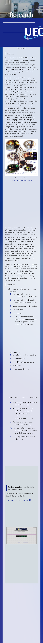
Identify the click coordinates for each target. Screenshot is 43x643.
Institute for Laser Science (18, 500)
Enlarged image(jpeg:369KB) (22, 180)
